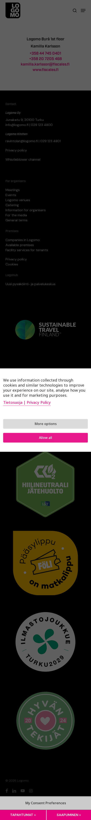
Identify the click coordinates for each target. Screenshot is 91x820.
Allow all (45, 437)
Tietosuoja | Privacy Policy (27, 402)
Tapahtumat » (23, 815)
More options (45, 423)
